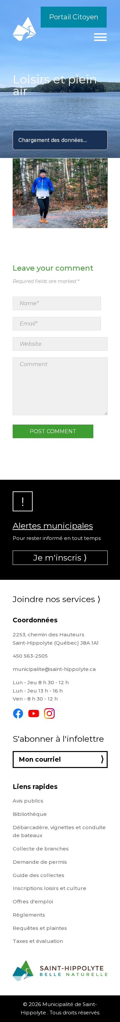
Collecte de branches (41, 848)
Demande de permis (40, 862)
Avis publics (28, 801)
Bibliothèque (30, 814)
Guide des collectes (38, 875)
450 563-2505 (30, 656)
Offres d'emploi (33, 901)
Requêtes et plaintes (40, 928)
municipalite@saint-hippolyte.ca (54, 669)
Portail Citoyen (73, 17)
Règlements (29, 915)
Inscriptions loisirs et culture (49, 888)
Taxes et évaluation (38, 941)
